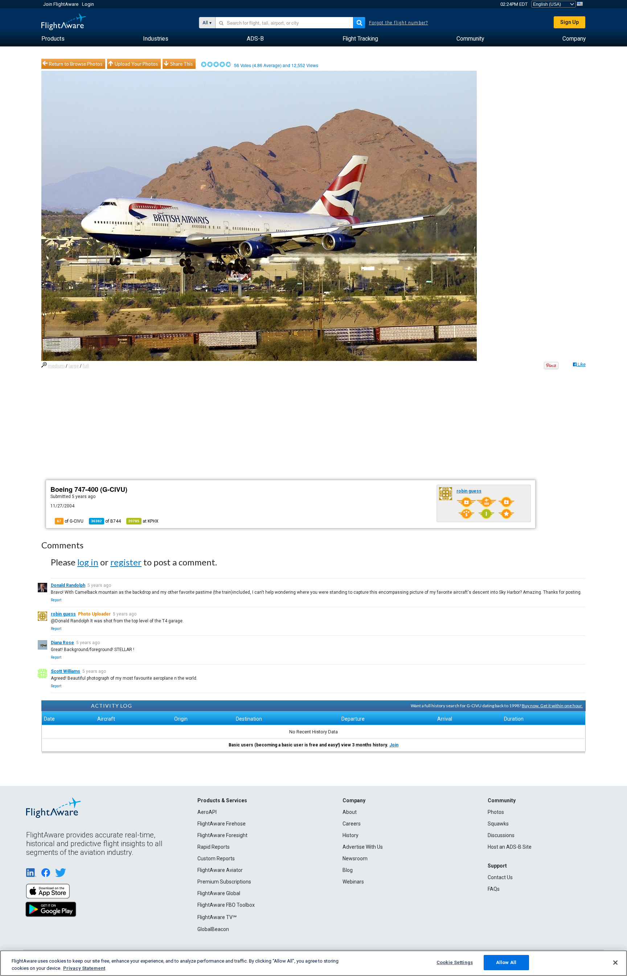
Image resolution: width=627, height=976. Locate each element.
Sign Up (569, 22)
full (86, 365)
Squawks (498, 824)
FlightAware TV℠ (217, 917)
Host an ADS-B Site (510, 847)
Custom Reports (216, 858)
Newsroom (355, 858)
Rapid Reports (213, 847)
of (106, 521)
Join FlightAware (60, 4)
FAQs (494, 889)
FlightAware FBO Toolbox (226, 905)
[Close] (615, 963)
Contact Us (500, 877)
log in (87, 562)
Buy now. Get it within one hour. (552, 705)
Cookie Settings (455, 962)
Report (56, 600)
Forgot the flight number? (398, 22)
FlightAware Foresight (222, 835)
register (126, 562)
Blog (348, 870)
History (350, 835)
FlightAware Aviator (220, 870)
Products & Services (222, 800)
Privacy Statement (84, 968)
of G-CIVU (70, 521)
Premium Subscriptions (224, 882)
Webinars (353, 882)
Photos (496, 812)
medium (56, 365)
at (143, 521)
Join (393, 745)
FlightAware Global (218, 893)
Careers (352, 824)
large (74, 365)
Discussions (501, 835)
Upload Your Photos (136, 64)
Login (88, 4)
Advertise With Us (363, 847)
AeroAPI (207, 812)
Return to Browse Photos (75, 64)
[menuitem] (53, 38)
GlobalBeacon (213, 929)
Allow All (506, 962)
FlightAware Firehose (221, 824)
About (350, 812)
